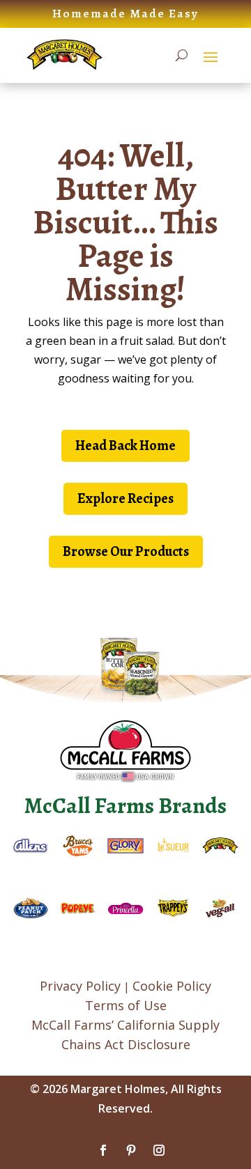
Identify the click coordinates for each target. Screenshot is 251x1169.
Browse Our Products (126, 551)
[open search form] (182, 56)
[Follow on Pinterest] (131, 1150)
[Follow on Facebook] (103, 1150)
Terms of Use (126, 1005)
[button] (210, 56)
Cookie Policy (171, 985)
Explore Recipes (125, 498)
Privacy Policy (80, 985)
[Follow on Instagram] (159, 1150)
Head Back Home (125, 445)
